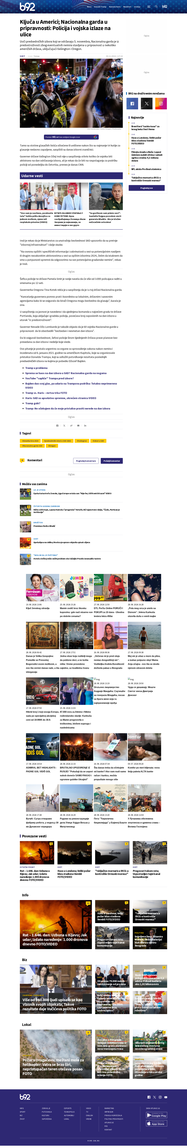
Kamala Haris (115, 6)
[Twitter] (147, 103)
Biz (21, 1115)
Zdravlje (46, 1108)
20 (29, 539)
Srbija (138, 994)
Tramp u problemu (36, 368)
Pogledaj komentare (86, 460)
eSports (67, 1108)
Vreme (89, 1119)
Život (22, 1119)
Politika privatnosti (114, 1119)
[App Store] (156, 1123)
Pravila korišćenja (113, 1115)
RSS (106, 1126)
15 (29, 556)
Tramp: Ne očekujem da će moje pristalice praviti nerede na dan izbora (67, 408)
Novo (89, 6)
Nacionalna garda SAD (32, 446)
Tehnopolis (69, 1112)
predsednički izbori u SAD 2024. (58, 441)
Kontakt (108, 1130)
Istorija (137, 6)
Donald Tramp (100, 6)
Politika (139, 933)
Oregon (52, 446)
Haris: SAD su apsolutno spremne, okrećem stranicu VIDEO (60, 398)
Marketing (109, 1108)
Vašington (82, 441)
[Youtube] (165, 1097)
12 (51, 844)
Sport (22, 1112)
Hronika (27, 1055)
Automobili (69, 1115)
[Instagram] (161, 103)
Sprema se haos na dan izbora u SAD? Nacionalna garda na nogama (66, 373)
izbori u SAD (99, 441)
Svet (22, 56)
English (89, 1115)
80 (29, 507)
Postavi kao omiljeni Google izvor (63, 137)
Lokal (66, 1119)
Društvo (38, 522)
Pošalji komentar (112, 460)
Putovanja (47, 1112)
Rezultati (127, 6)
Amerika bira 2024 (30, 441)
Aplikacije (109, 1122)
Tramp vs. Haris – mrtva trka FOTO (46, 393)
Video (88, 1108)
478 (29, 490)
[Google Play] (156, 1115)
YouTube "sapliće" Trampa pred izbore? (49, 378)
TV (87, 1112)
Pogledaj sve (146, 188)
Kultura (45, 1115)
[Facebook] (132, 103)
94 (29, 523)
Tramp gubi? (32, 403)
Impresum (109, 1112)
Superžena (47, 1119)
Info (22, 1108)
